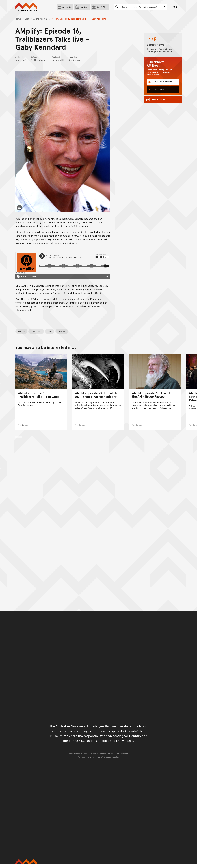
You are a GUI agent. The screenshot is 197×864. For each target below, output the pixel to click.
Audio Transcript (28, 276)
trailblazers (36, 331)
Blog (27, 18)
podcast (62, 331)
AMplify (21, 331)
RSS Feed (160, 89)
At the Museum (40, 18)
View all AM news (159, 99)
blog (50, 331)
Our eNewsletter (164, 81)
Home (18, 18)
